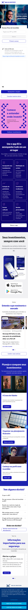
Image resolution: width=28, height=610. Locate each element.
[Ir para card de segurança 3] (15, 578)
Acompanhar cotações (14, 91)
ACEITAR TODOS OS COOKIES (14, 607)
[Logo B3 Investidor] (9, 2)
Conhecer (7, 406)
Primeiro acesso (14, 41)
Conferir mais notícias (14, 354)
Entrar (14, 36)
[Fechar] (25, 590)
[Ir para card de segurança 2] (14, 578)
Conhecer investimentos (14, 132)
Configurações (14, 599)
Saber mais (6, 573)
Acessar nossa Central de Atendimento (10, 529)
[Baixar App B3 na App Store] (14, 285)
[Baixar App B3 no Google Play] (14, 291)
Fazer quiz (7, 477)
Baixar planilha (8, 442)
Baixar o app (14, 225)
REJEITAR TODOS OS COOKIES (14, 603)
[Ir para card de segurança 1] (13, 578)
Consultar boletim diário (14, 96)
